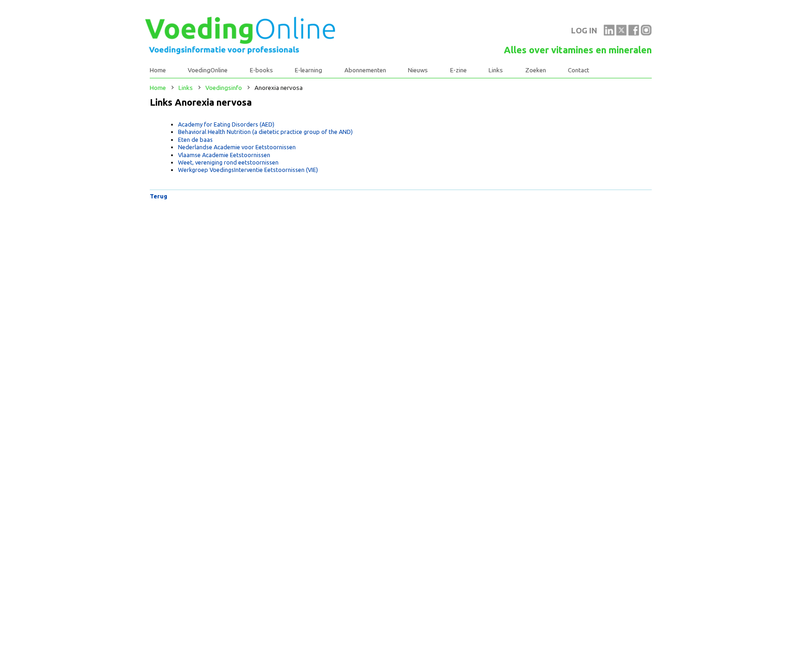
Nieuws (418, 70)
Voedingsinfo (223, 87)
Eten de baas (195, 139)
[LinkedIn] (609, 33)
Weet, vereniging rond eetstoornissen (228, 162)
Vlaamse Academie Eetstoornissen (224, 155)
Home (158, 70)
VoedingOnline (208, 70)
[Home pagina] (240, 52)
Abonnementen (365, 70)
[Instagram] (646, 33)
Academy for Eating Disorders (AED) (226, 124)
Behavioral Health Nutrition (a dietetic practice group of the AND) (265, 131)
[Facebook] (633, 33)
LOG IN (584, 30)
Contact (578, 70)
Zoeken (535, 70)
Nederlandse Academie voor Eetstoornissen (237, 147)
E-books (261, 70)
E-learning (308, 70)
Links (496, 70)
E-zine (458, 70)
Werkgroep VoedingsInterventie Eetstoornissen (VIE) (248, 169)
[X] (621, 33)
